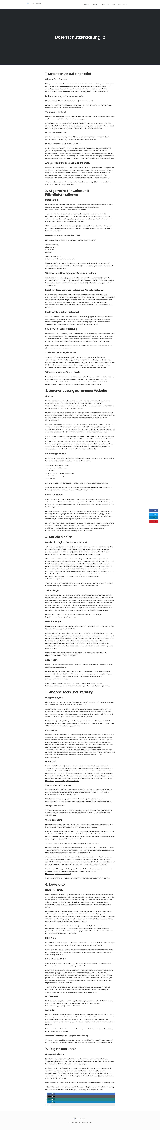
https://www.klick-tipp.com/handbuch (58, 983)
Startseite (86, 4)
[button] (51, 1094)
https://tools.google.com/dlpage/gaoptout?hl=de (62, 781)
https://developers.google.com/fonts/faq (100, 1087)
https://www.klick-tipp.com (99, 980)
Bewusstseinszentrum (119, 4)
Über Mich (105, 4)
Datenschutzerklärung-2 (80, 37)
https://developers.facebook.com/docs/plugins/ (85, 554)
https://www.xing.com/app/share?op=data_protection (90, 686)
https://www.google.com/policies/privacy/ (91, 1089)
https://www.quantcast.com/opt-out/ (58, 874)
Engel (95, 4)
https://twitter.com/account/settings (57, 617)
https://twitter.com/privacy (98, 610)
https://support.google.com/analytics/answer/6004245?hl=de (90, 801)
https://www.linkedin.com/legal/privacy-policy (61, 655)
